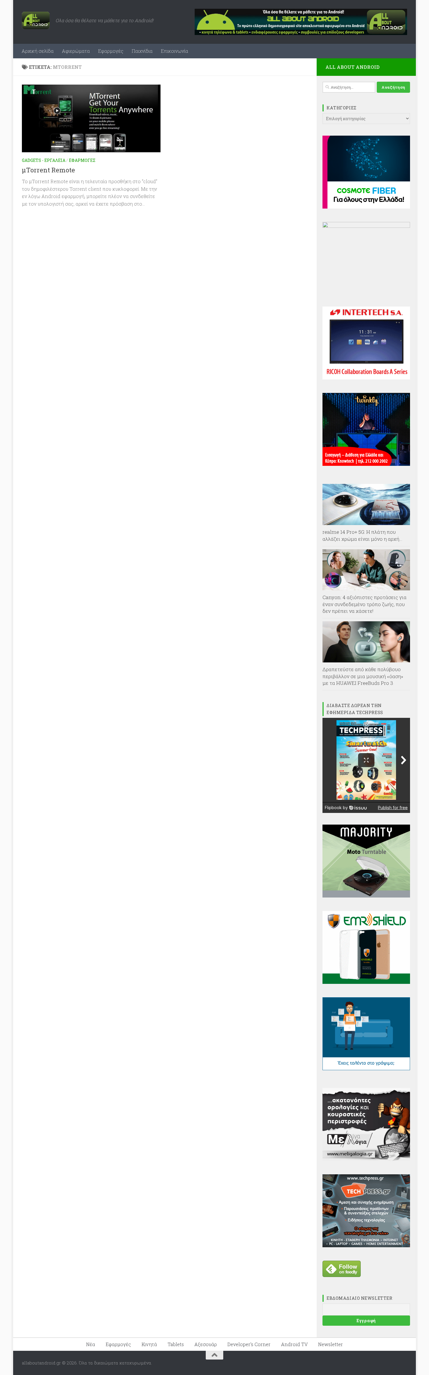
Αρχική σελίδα (38, 51)
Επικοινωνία (174, 51)
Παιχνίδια (142, 51)
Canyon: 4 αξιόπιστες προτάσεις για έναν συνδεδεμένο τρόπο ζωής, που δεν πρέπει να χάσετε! (364, 604)
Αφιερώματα (76, 51)
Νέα (90, 1344)
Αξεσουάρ (205, 1344)
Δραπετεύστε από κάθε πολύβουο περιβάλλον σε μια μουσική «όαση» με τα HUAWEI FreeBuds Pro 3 (362, 676)
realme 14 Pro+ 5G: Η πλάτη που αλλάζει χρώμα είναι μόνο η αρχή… (362, 535)
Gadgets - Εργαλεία (43, 160)
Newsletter (330, 1344)
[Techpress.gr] (366, 1245)
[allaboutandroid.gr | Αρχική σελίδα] (36, 20)
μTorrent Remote (48, 170)
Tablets (176, 1344)
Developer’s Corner (249, 1344)
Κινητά (149, 1344)
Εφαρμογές (110, 51)
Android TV (294, 1344)
